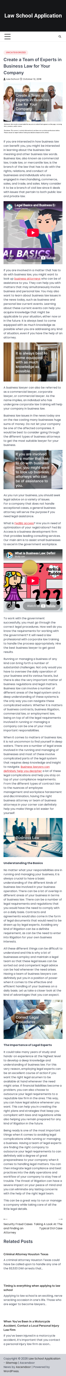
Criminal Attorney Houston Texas (26, 1254)
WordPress (11, 1371)
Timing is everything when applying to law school (32, 1288)
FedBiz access (24, 523)
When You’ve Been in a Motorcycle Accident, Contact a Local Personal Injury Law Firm (31, 1326)
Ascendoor (23, 1367)
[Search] (59, 36)
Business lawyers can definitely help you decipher (27, 769)
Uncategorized (16, 52)
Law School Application (33, 15)
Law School (12, 79)
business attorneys (27, 279)
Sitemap (11, 1363)
